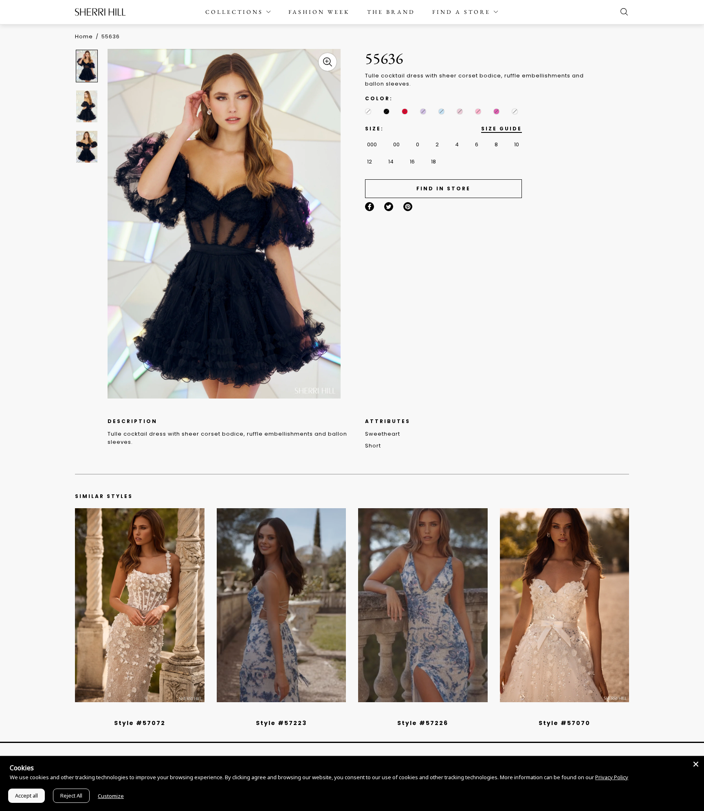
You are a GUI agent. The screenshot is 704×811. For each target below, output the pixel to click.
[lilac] (423, 111)
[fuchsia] (496, 111)
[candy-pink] (478, 111)
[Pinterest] (407, 206)
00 (396, 144)
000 (372, 144)
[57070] (564, 605)
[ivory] (368, 111)
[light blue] (136, 712)
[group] (88, 66)
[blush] (460, 111)
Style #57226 (422, 723)
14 (391, 161)
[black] (386, 111)
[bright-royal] (515, 111)
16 (412, 161)
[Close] (696, 764)
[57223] (281, 605)
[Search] (622, 12)
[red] (405, 111)
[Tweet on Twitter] (388, 206)
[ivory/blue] (278, 712)
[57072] (140, 605)
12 (369, 161)
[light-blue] (441, 111)
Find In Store (443, 188)
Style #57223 (281, 723)
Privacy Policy (611, 777)
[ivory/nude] (148, 712)
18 (433, 161)
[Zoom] (328, 62)
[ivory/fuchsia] (284, 712)
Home (84, 36)
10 (516, 144)
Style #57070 (564, 723)
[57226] (423, 605)
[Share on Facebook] (369, 206)
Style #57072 (139, 723)
